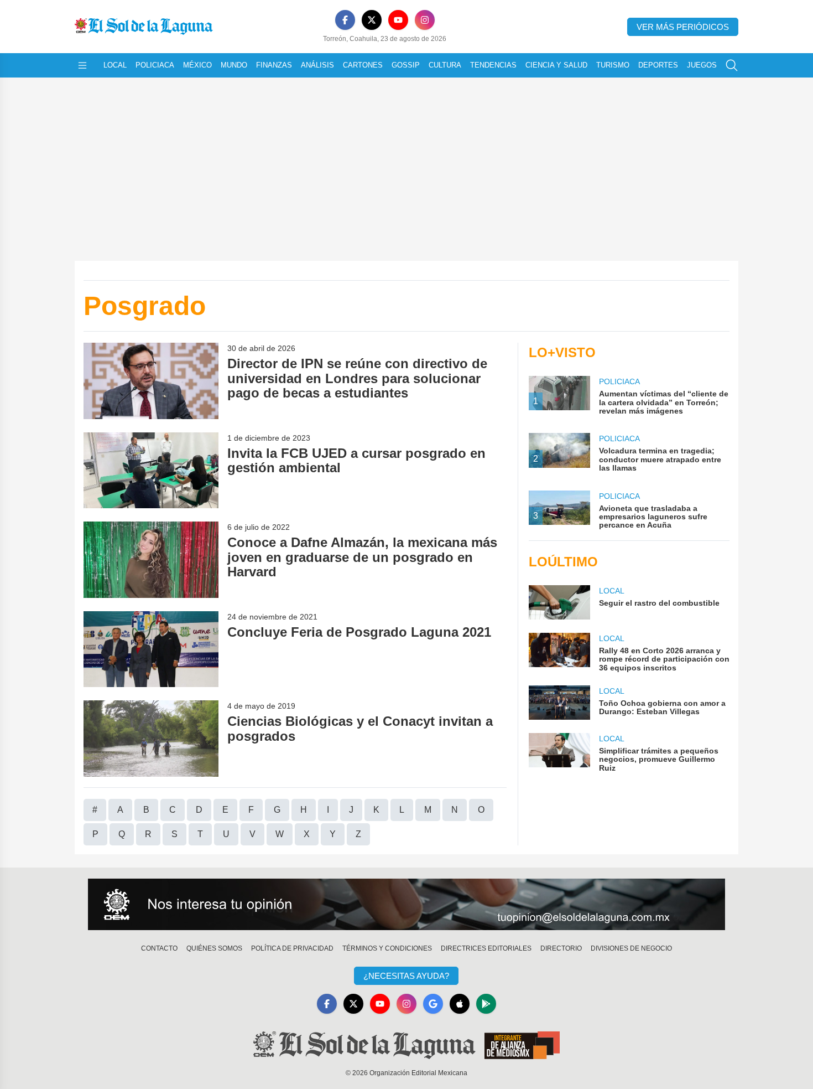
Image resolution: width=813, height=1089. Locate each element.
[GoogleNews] (433, 1004)
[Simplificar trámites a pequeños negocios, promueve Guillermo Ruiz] (559, 752)
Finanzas (274, 65)
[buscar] (731, 65)
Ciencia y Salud (556, 65)
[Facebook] (345, 20)
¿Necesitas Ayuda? (406, 975)
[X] (372, 20)
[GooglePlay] (486, 1004)
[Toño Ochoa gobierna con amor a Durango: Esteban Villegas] (559, 702)
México (197, 65)
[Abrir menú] (82, 65)
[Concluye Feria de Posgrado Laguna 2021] (151, 649)
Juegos (702, 65)
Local (115, 65)
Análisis (317, 65)
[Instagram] (425, 20)
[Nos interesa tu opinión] (406, 905)
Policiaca (155, 65)
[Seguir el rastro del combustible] (559, 602)
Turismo (612, 65)
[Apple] (460, 1004)
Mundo (234, 65)
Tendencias (493, 65)
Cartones (363, 65)
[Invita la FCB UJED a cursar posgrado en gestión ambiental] (151, 470)
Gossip (406, 65)
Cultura (445, 65)
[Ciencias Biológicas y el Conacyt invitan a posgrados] (151, 738)
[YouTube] (398, 20)
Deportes (658, 65)
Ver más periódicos (683, 27)
